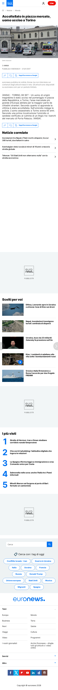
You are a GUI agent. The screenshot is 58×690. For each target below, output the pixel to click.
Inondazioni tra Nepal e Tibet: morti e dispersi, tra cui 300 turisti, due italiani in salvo (25, 139)
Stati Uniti (33, 580)
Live (52, 3)
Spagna (36, 587)
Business (6, 621)
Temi (4, 609)
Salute (33, 626)
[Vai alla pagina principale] (9, 3)
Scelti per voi (12, 299)
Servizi (5, 656)
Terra (33, 621)
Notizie (9, 10)
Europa (5, 615)
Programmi (35, 637)
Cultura (34, 632)
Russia (19, 574)
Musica (48, 580)
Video (4, 637)
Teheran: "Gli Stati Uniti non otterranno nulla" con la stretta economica (24, 156)
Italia (14, 567)
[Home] (3, 10)
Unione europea (13, 580)
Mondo (17, 10)
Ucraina (27, 567)
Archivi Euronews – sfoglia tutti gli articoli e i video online (42, 645)
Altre (4, 663)
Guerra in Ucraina (43, 561)
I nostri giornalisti (9, 643)
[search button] (49, 544)
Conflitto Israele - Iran (17, 561)
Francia (42, 567)
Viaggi (5, 632)
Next (4, 626)
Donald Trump (36, 574)
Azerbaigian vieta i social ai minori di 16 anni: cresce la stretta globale (26, 148)
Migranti (21, 587)
